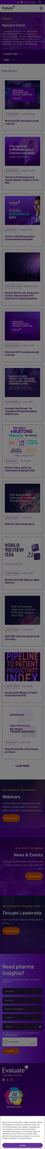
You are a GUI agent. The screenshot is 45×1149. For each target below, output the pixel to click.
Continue (22, 1145)
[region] (22, 1132)
